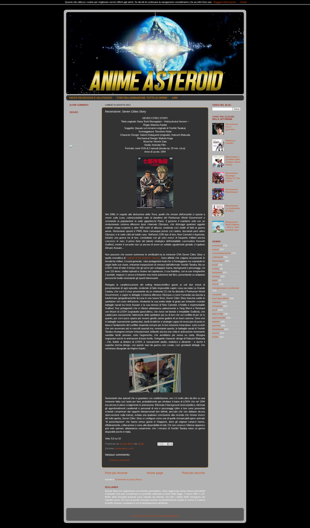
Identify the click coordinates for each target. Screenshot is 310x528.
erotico (215, 268)
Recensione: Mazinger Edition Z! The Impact (233, 177)
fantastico (217, 272)
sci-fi (131, 448)
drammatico (121, 448)
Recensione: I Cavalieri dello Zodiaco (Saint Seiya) (233, 161)
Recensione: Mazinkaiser (232, 190)
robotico (216, 302)
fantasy (216, 276)
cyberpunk (217, 257)
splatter (216, 321)
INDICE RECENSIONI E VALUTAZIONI (90, 97)
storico (215, 333)
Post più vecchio (193, 473)
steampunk (218, 329)
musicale (216, 294)
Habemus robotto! (230, 141)
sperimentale (219, 318)
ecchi (215, 265)
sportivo (216, 325)
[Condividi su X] (165, 444)
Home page (155, 473)
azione (215, 249)
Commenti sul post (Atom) (128, 479)
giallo (215, 280)
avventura (217, 245)
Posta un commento (119, 460)
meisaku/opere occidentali (225, 288)
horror (215, 284)
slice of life (217, 314)
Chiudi (243, 2)
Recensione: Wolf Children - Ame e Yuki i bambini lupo (232, 226)
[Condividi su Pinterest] (171, 444)
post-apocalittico (220, 298)
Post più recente (116, 473)
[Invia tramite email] (159, 444)
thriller (215, 337)
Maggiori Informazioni (224, 2)
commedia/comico (221, 253)
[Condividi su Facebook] (168, 444)
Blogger (174, 516)
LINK (174, 97)
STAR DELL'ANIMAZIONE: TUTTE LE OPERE (142, 97)
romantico (217, 306)
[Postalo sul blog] (162, 444)
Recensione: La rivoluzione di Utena (233, 208)
